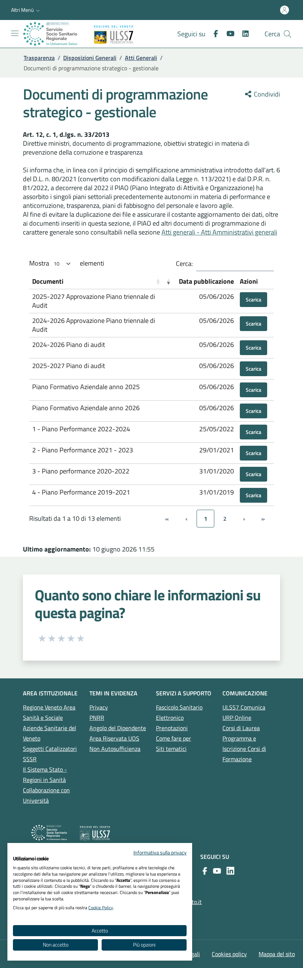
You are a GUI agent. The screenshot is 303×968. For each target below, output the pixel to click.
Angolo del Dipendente (117, 728)
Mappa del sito (277, 954)
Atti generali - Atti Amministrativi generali (219, 232)
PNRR (96, 717)
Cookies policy (229, 954)
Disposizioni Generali (89, 57)
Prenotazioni (172, 728)
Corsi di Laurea (241, 728)
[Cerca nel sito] (287, 34)
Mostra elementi (66, 263)
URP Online (236, 717)
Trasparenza (39, 57)
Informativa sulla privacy (160, 852)
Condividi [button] (266, 94)
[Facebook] (212, 34)
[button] (26, 10)
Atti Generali (141, 57)
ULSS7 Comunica (243, 707)
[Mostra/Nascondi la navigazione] (14, 33)
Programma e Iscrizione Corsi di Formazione (244, 748)
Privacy (98, 707)
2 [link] (225, 518)
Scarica (253, 299)
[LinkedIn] (242, 34)
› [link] (244, 518)
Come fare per (173, 738)
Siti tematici (171, 748)
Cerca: (184, 263)
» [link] (263, 518)
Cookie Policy (100, 907)
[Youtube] (227, 34)
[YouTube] (216, 870)
